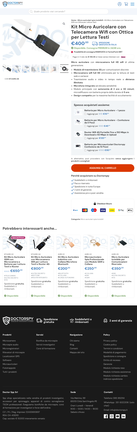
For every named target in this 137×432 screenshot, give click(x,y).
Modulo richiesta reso (114, 368)
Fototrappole (9, 368)
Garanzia (107, 364)
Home (73, 20)
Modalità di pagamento (114, 352)
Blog (72, 344)
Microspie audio (10, 344)
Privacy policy (110, 340)
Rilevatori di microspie (14, 352)
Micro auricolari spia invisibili (90, 20)
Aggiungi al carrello (102, 167)
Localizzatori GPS (11, 356)
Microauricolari (10, 364)
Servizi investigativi (45, 344)
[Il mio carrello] (126, 3)
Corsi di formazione (45, 348)
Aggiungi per (98, 114)
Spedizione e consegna (114, 356)
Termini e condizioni (113, 348)
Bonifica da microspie (47, 340)
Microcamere (9, 340)
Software (7, 360)
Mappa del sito (77, 352)
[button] (64, 23)
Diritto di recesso (111, 360)
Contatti (74, 348)
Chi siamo (74, 340)
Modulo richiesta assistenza (117, 371)
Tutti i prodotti (10, 371)
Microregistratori (11, 348)
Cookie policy (110, 344)
